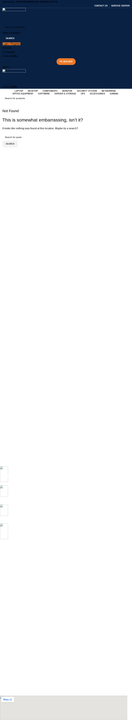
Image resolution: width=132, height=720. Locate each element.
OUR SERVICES (8, 626)
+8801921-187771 (48, 1)
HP (1, 577)
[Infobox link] (63, 475)
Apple (3, 566)
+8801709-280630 (24, 1)
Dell (2, 571)
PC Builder (66, 61)
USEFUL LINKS (8, 659)
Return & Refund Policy (12, 681)
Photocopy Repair (9, 643)
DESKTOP (5, 588)
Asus (2, 560)
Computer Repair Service (13, 637)
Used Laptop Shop (9, 632)
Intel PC (4, 610)
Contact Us (5, 676)
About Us (4, 665)
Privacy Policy (7, 670)
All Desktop (5, 593)
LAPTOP (4, 549)
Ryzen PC (5, 615)
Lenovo (4, 582)
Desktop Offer (7, 599)
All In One (5, 604)
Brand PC (5, 621)
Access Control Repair (11, 654)
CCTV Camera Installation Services (18, 648)
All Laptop (5, 555)
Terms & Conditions (10, 687)
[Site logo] (14, 15)
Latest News (6, 692)
